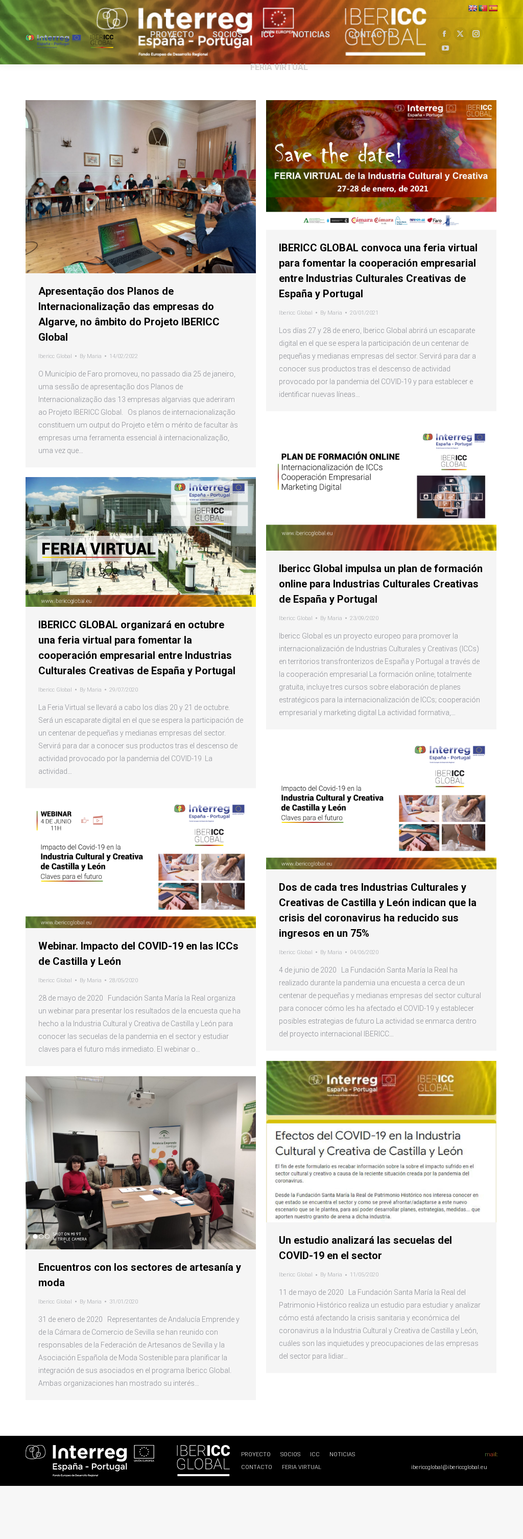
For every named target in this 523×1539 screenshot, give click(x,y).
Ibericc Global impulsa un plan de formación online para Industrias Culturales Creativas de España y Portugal (381, 583)
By (91, 356)
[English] (472, 8)
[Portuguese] (482, 8)
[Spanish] (492, 8)
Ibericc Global (55, 356)
